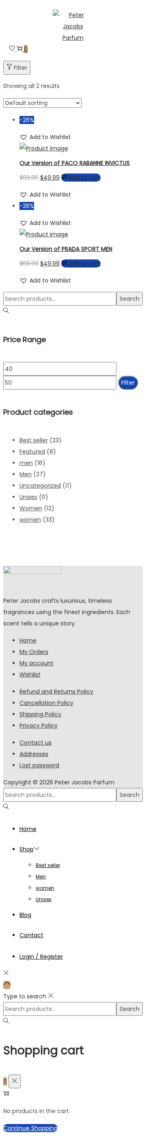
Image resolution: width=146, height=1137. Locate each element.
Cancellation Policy (46, 703)
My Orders (33, 652)
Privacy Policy (38, 726)
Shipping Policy (40, 714)
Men (25, 474)
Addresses (33, 754)
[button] (45, 137)
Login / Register (41, 957)
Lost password (39, 765)
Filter (20, 68)
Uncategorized (40, 486)
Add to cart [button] (85, 177)
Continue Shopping (30, 1128)
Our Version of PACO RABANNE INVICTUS (74, 163)
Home (27, 640)
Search (130, 299)
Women (30, 508)
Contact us (35, 743)
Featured (32, 452)
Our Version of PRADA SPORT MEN (65, 249)
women (30, 520)
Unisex (28, 497)
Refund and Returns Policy (56, 691)
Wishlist (30, 674)
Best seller (33, 440)
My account (36, 663)
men (26, 463)
